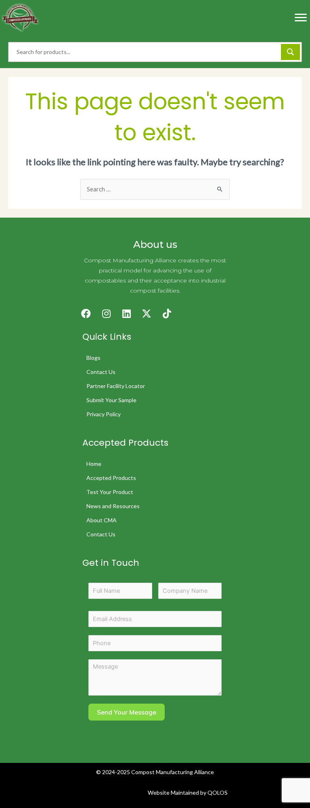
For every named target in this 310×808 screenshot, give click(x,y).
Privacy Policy (103, 414)
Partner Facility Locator (115, 385)
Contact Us (100, 371)
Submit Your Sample (111, 400)
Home (93, 463)
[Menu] (300, 18)
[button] (86, 313)
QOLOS (217, 792)
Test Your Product (109, 491)
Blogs (93, 357)
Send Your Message (126, 712)
